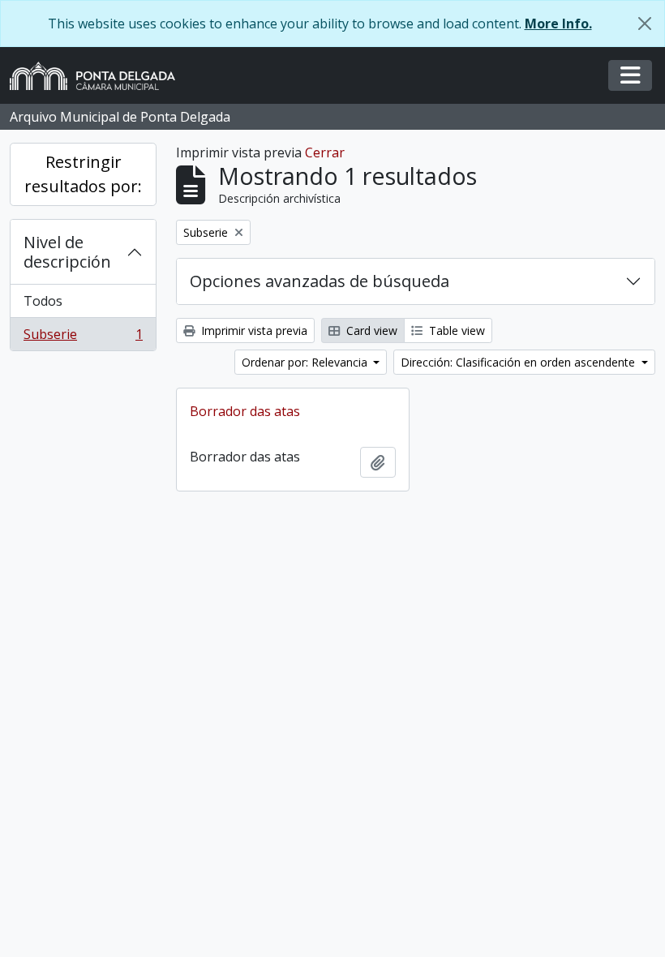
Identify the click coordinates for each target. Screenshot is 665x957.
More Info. (558, 23)
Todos (43, 301)
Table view (455, 330)
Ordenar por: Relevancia (306, 362)
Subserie (83, 337)
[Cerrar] (644, 23)
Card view (370, 330)
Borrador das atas (245, 411)
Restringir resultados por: (83, 174)
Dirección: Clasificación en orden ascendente (519, 362)
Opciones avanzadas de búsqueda (319, 281)
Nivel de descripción (67, 252)
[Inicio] (99, 76)
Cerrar (325, 152)
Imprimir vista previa (252, 330)
